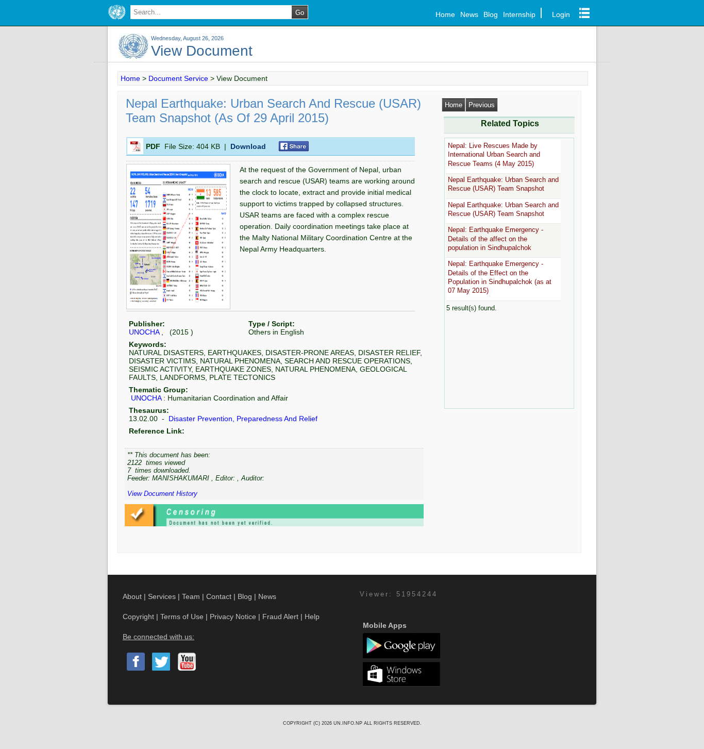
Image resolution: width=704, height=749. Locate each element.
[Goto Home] (117, 19)
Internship (519, 14)
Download (248, 146)
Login (561, 14)
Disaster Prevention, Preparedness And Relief (241, 418)
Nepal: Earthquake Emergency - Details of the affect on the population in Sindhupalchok (495, 239)
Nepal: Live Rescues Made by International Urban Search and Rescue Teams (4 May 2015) (494, 155)
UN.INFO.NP (348, 723)
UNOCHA (144, 332)
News (469, 14)
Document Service (178, 78)
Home (445, 14)
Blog (490, 14)
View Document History (162, 493)
